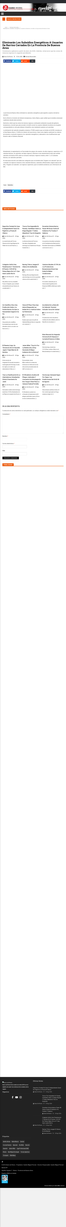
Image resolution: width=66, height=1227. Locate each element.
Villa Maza (12, 1155)
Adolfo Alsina (6, 1141)
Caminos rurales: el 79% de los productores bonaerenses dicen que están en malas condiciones (51, 269)
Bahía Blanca (15, 1141)
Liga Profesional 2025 (23, 1148)
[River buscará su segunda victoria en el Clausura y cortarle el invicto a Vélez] (51, 332)
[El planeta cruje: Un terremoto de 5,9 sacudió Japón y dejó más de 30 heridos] (11, 337)
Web (3, 450)
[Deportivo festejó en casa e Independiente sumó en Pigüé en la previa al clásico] (11, 218)
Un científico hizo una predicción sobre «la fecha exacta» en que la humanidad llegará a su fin (10, 309)
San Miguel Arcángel (13, 1152)
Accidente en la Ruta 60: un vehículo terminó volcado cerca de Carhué (50, 307)
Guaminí (5, 1148)
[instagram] (21, 1097)
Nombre (5, 436)
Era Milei (21, 1145)
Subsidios (10, 185)
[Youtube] (17, 1097)
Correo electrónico (8, 443)
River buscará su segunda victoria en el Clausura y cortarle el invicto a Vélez (51, 337)
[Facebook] (13, 1097)
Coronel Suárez (7, 1145)
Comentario (6, 414)
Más (32, 61)
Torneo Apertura (25, 1152)
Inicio (6, 27)
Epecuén (15, 1145)
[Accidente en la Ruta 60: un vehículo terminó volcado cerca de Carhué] (51, 297)
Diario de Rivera (8, 56)
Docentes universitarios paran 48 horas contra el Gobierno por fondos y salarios (51, 1109)
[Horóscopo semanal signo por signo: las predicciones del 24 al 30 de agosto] (51, 372)
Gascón (27, 1145)
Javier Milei (12, 1148)
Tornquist (5, 1155)
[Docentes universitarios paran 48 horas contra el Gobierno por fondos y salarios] (51, 218)
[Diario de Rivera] (32, 7)
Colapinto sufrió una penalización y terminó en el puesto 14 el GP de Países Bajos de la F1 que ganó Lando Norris (11, 269)
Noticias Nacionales (14, 27)
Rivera (4, 1152)
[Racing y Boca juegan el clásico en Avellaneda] (31, 256)
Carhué (22, 1141)
